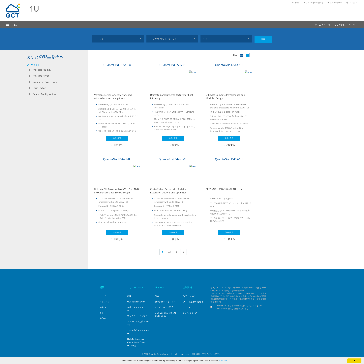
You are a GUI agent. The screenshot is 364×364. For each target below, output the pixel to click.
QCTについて (189, 296)
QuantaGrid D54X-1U (229, 65)
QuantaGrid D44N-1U (117, 159)
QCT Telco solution (136, 301)
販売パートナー (336, 2)
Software (104, 318)
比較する (118, 145)
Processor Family (42, 69)
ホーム (318, 24)
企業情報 (187, 287)
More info (223, 360)
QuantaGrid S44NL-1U (173, 159)
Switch (103, 307)
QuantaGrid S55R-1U (173, 65)
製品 (102, 287)
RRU (102, 312)
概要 (129, 296)
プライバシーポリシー (212, 354)
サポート (159, 287)
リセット (35, 64)
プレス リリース (190, 312)
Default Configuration (44, 94)
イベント (187, 307)
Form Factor (39, 88)
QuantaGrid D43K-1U (229, 159)
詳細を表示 (117, 138)
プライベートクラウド (137, 316)
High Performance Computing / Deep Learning (136, 342)
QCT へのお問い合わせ (314, 2)
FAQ (157, 296)
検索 (297, 2)
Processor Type (41, 75)
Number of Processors (45, 82)
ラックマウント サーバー (345, 24)
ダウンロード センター (165, 301)
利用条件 (196, 354)
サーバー (328, 24)
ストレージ (104, 301)
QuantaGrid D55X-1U (117, 65)
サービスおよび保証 (164, 307)
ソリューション (135, 287)
